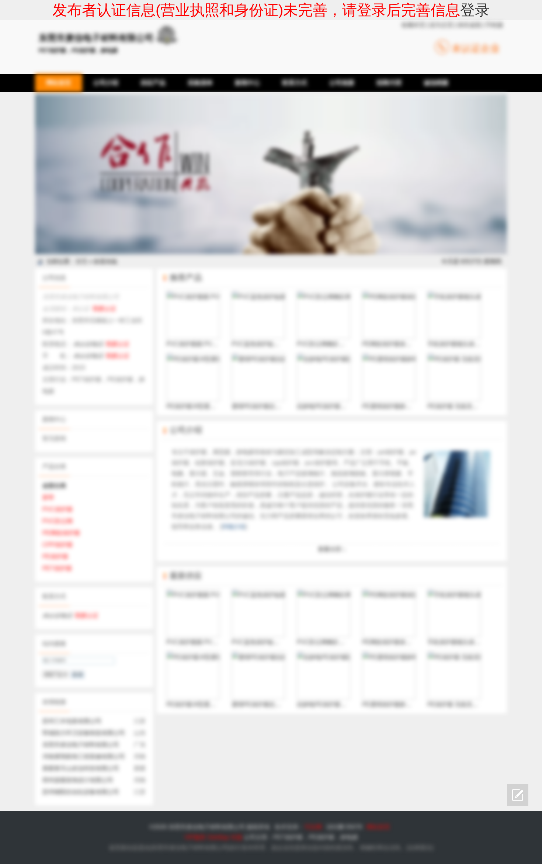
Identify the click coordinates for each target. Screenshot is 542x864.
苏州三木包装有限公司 (71, 721)
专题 (236, 837)
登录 (475, 10)
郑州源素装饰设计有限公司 (77, 780)
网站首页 (378, 827)
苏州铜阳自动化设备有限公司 (80, 792)
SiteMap (218, 837)
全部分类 (54, 486)
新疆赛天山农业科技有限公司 (80, 768)
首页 (81, 261)
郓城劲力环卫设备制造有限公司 (83, 733)
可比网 (313, 827)
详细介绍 (233, 526)
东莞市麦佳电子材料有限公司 (80, 745)
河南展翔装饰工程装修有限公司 (83, 756)
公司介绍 (186, 430)
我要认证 (104, 308)
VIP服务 (195, 837)
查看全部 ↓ (332, 549)
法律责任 (420, 847)
